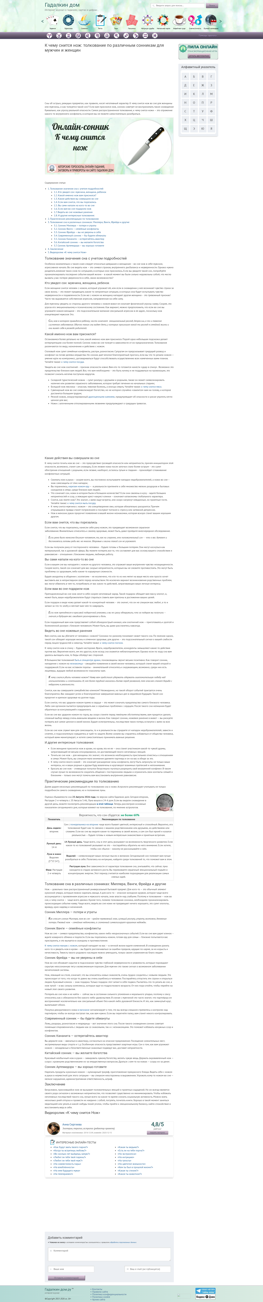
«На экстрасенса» (127, 1153)
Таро (116, 28)
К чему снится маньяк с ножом (61, 945)
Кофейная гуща (179, 28)
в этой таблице (105, 803)
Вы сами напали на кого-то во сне (74, 205)
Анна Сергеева (72, 1124)
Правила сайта (100, 1291)
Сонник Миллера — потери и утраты (75, 225)
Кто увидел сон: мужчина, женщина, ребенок (80, 191)
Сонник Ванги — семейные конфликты (76, 228)
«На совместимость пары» (67, 1163)
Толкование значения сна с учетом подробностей (75, 188)
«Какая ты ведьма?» (128, 1147)
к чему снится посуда (72, 361)
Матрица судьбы (147, 28)
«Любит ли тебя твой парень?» (69, 1157)
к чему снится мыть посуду (81, 503)
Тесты (100, 28)
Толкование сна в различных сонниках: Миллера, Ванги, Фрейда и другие (88, 222)
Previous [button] (42, 19)
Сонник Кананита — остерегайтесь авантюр (79, 238)
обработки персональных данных (123, 1242)
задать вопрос (157, 1132)
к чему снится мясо (151, 386)
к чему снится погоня (111, 642)
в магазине (83, 1009)
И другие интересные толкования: (74, 215)
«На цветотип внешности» (132, 1163)
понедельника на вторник (84, 824)
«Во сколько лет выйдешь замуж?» (71, 1153)
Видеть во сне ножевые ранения (73, 212)
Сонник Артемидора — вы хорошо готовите (79, 245)
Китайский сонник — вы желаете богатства (79, 242)
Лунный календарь (211, 28)
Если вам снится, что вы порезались (75, 202)
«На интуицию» (126, 1157)
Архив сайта (98, 1299)
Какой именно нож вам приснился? (75, 195)
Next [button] (220, 19)
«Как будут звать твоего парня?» (70, 1147)
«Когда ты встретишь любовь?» (69, 1150)
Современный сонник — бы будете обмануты (80, 235)
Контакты (97, 1289)
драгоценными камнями (101, 396)
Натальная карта (163, 28)
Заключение (55, 248)
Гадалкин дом (62, 5)
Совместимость (195, 28)
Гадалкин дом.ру (58, 1289)
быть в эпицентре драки (87, 660)
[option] (53, 23)
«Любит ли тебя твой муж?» (68, 1160)
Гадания (53, 28)
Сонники (84, 28)
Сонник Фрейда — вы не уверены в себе (77, 232)
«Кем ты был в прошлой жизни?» (135, 1167)
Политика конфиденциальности (109, 1294)
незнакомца (76, 663)
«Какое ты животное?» (130, 1173)
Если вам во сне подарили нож (72, 208)
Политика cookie (101, 1296)
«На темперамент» (63, 1173)
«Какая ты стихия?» (128, 1170)
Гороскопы (69, 28)
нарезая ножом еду (78, 486)
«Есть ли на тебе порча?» (131, 1150)
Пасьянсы (132, 28)
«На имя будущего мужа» (66, 1170)
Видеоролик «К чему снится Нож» (67, 252)
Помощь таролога (207, 35)
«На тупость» (124, 1160)
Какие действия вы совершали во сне (76, 198)
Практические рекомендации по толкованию (73, 218)
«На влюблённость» (63, 1167)
